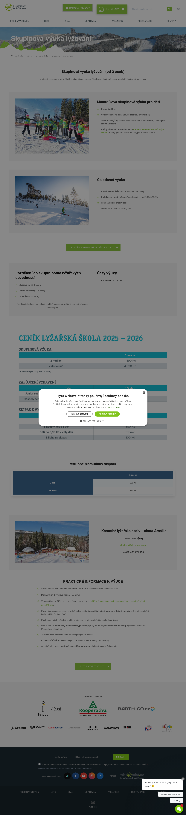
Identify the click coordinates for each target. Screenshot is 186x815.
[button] (93, 421)
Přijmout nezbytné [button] (80, 414)
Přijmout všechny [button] (107, 414)
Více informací (114, 407)
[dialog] (93, 407)
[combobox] (144, 392)
